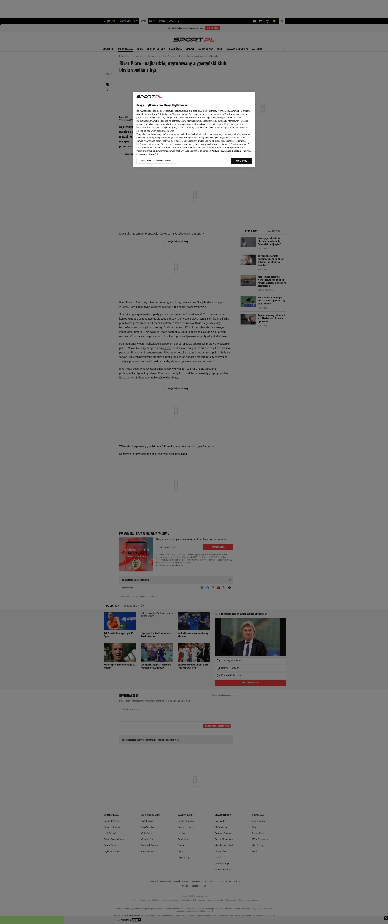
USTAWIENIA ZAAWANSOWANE (156, 160)
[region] (194, 129)
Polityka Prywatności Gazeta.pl (226, 151)
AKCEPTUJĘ (241, 161)
